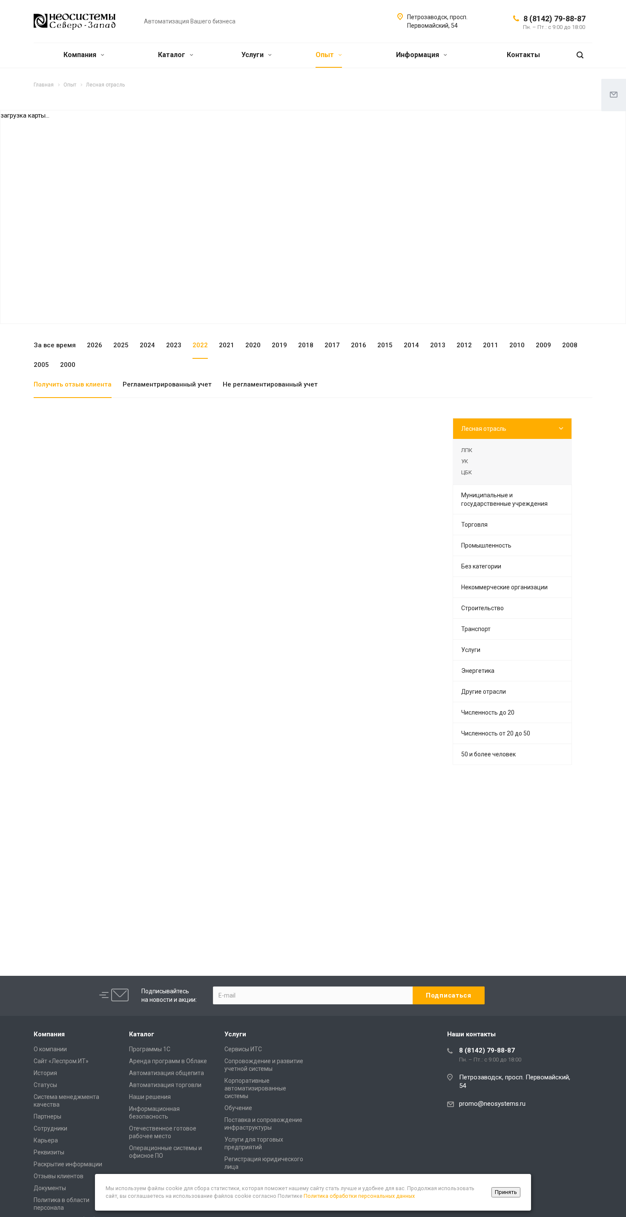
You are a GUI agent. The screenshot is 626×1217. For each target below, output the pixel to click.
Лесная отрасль (483, 428)
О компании (50, 1049)
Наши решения (150, 1096)
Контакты (523, 55)
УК (464, 461)
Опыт (326, 55)
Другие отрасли (483, 691)
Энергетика (477, 670)
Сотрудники (50, 1128)
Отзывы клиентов (58, 1176)
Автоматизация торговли (165, 1084)
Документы (50, 1188)
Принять (506, 1192)
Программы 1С (149, 1049)
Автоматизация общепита (166, 1073)
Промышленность (486, 545)
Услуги (253, 55)
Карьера (46, 1140)
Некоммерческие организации (504, 587)
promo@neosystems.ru (492, 1103)
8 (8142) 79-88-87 (554, 18)
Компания (80, 55)
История (45, 1073)
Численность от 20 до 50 (495, 733)
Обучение (238, 1108)
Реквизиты (49, 1152)
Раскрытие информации (68, 1164)
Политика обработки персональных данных (359, 1196)
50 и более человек (488, 754)
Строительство (482, 608)
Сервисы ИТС (243, 1049)
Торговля (474, 524)
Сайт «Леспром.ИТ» (61, 1061)
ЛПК (466, 450)
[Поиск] (580, 55)
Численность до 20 (487, 712)
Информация (418, 55)
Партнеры (47, 1116)
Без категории (481, 566)
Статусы (45, 1084)
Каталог (172, 55)
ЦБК (466, 472)
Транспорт (476, 629)
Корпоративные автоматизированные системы (255, 1088)
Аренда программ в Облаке (168, 1061)
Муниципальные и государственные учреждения (504, 499)
